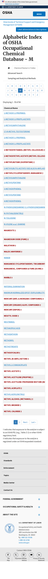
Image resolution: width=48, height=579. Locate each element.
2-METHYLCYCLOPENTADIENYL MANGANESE (23, 173)
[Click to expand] (24, 3)
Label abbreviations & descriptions (31, 29)
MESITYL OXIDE (10, 316)
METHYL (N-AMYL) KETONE (15, 359)
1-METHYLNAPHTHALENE (15, 125)
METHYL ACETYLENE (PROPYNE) (18, 377)
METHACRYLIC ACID (12, 328)
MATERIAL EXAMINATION (14, 286)
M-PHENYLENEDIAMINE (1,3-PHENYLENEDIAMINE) (25, 207)
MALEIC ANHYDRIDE (12, 251)
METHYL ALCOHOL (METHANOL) (18, 399)
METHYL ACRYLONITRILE (14, 394)
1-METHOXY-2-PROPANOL (15, 113)
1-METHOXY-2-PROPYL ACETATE (17, 119)
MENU (39, 14)
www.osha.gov (24, 543)
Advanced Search (15, 73)
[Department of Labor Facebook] (8, 554)
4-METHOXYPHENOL (12, 201)
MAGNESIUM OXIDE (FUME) (15, 239)
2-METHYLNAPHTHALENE (15, 178)
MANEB (7, 257)
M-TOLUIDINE (10, 218)
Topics (6, 475)
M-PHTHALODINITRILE (13, 213)
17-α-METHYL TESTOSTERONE (17, 131)
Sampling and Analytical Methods (22, 78)
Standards (8, 460)
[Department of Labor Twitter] (15, 554)
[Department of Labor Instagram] (23, 554)
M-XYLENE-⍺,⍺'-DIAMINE (14, 224)
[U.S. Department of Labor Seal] (10, 528)
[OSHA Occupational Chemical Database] (9, 68)
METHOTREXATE (11, 346)
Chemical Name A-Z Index (25, 68)
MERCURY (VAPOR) (12, 309)
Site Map (8, 559)
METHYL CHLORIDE (12, 411)
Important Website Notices (21, 559)
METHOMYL (9, 340)
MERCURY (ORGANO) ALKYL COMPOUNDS (21, 305)
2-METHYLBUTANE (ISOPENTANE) (18, 162)
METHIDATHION (11, 334)
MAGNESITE (9, 230)
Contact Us (8, 490)
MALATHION (9, 245)
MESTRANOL (9, 322)
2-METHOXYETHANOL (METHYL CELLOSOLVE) (24, 150)
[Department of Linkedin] (39, 554)
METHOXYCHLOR (11, 352)
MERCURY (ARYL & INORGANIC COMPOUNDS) (23, 299)
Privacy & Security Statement (39, 559)
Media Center (9, 483)
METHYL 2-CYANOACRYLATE (15, 365)
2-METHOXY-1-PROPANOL (15, 137)
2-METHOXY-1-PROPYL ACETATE (17, 143)
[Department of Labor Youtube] (31, 554)
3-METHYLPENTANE (12, 195)
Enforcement (9, 468)
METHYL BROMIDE (12, 405)
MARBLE (7, 277)
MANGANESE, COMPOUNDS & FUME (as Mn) (23, 268)
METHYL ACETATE (11, 371)
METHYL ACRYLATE (12, 388)
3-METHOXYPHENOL (12, 189)
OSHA (7, 12)
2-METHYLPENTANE (12, 182)
